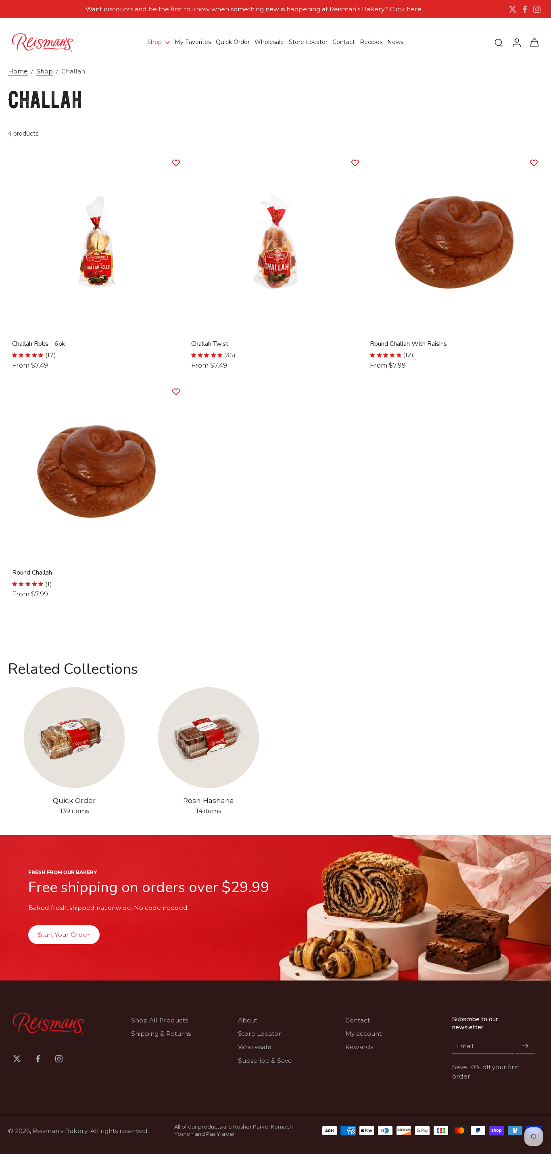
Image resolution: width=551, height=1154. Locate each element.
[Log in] (516, 42)
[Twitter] (513, 9)
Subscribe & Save (265, 1060)
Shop (44, 71)
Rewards (359, 1047)
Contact (357, 1020)
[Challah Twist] (275, 242)
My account (363, 1033)
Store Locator (259, 1033)
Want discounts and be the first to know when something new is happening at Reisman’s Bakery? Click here (254, 9)
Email (465, 1046)
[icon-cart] (534, 42)
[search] (498, 42)
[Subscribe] (525, 1046)
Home (18, 71)
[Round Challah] (96, 471)
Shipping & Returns (161, 1033)
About (247, 1020)
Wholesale (254, 1047)
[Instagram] (537, 9)
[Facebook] (525, 9)
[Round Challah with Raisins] (454, 242)
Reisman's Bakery (60, 1131)
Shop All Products (159, 1020)
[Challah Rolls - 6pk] (96, 242)
